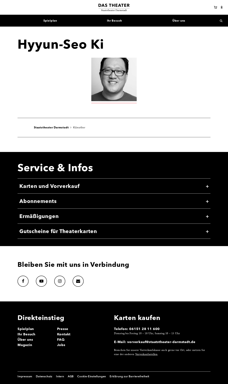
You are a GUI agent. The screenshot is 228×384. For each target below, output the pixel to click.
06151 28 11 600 (144, 329)
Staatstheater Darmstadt (51, 127)
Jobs (61, 345)
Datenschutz (44, 376)
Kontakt (64, 334)
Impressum (25, 376)
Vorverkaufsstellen (146, 354)
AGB (71, 376)
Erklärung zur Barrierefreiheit (129, 376)
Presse (62, 329)
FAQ (61, 339)
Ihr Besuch (26, 334)
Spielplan (26, 329)
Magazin (25, 345)
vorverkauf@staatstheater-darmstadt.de (161, 342)
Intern (60, 376)
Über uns (25, 339)
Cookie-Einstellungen (91, 376)
